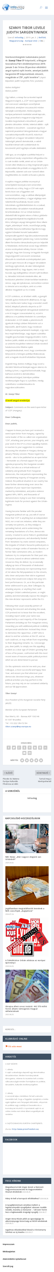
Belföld (42, 37)
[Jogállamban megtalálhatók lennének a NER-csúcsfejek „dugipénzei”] (27, 885)
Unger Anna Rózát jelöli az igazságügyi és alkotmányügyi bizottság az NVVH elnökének (26, 1219)
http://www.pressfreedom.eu (25, 1129)
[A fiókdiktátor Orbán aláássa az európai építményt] (27, 937)
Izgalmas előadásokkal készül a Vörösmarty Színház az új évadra (25, 1230)
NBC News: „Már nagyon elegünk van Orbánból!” (23, 858)
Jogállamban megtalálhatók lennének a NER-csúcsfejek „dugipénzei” (24, 909)
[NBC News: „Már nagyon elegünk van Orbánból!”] (27, 838)
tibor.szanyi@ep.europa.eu (18, 726)
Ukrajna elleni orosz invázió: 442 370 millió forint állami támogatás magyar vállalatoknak (26, 1008)
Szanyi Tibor (15, 60)
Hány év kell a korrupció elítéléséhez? (22, 1198)
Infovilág (19, 37)
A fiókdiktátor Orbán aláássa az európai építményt (25, 961)
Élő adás (14, 1046)
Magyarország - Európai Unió (23, 40)
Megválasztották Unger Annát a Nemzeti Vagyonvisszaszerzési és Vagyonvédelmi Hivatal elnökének (24, 1189)
